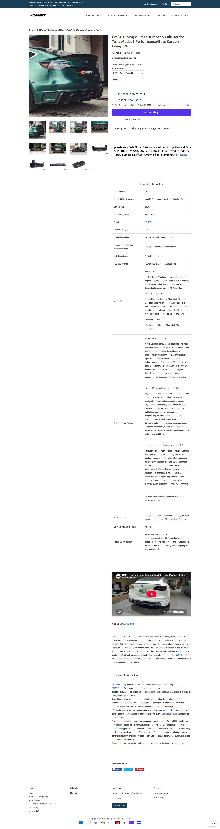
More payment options (132, 119)
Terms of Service (34, 800)
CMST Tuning (179, 154)
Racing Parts (143, 15)
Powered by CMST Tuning (122, 818)
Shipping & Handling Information (150, 128)
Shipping (115, 57)
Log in (141, 4)
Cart (166, 4)
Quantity (115, 79)
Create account (152, 4)
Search (31, 793)
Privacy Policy (33, 807)
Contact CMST (181, 15)
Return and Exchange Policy (38, 796)
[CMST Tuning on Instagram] (75, 793)
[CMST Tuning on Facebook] (71, 793)
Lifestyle (161, 15)
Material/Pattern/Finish (121, 68)
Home (31, 30)
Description (120, 128)
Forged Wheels (118, 15)
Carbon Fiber (93, 15)
